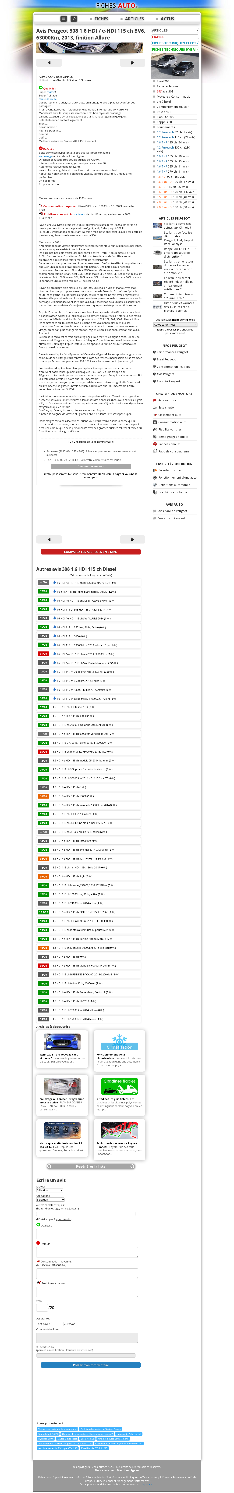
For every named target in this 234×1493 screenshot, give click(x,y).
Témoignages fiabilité (173, 437)
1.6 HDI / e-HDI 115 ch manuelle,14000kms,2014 (81, 805)
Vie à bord (164, 101)
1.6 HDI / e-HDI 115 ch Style (69, 876)
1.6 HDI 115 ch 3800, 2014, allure (72, 814)
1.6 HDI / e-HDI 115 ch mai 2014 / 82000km (82, 654)
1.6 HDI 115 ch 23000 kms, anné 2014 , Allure (79, 725)
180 (175, 207)
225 (172, 166)
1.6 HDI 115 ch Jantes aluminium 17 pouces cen (80, 930)
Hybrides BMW (45, 1438)
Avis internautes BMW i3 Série (113, 1438)
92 (171, 176)
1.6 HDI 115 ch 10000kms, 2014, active (75, 894)
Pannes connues (169, 444)
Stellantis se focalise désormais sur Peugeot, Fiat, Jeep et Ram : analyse (178, 238)
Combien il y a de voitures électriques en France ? (87, 1434)
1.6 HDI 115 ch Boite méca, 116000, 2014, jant (83, 698)
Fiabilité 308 (165, 117)
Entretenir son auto (171, 470)
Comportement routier (173, 107)
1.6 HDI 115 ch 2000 (68, 636)
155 (172, 156)
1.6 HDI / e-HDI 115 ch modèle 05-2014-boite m (80, 760)
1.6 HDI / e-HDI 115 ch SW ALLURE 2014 (80, 618)
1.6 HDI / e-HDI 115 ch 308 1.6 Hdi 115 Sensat (79, 858)
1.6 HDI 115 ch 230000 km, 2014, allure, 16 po (83, 645)
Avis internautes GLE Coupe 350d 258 (57, 1448)
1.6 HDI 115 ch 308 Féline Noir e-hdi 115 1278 (79, 823)
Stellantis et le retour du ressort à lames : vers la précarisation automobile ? (178, 267)
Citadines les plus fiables (112, 1099)
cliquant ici (147, 1484)
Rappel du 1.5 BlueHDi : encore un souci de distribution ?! (180, 252)
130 (175, 197)
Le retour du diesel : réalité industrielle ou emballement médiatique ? (179, 283)
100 (175, 182)
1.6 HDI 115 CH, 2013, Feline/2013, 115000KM (80, 742)
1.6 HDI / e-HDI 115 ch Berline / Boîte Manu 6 (79, 939)
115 (172, 187)
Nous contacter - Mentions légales (117, 1470)
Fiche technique (167, 86)
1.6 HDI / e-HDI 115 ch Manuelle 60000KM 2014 (81, 965)
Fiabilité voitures (170, 429)
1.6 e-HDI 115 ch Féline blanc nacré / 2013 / (82, 592)
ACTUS (167, 19)
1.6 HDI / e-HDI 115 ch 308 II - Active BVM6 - (82, 600)
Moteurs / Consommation (174, 96)
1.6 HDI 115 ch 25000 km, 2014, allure (75, 1010)
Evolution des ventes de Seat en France (101, 1429)
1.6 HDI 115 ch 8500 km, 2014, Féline (78, 681)
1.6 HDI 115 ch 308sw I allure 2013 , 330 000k (79, 921)
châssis (51, 92)
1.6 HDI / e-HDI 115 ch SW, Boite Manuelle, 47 (84, 663)
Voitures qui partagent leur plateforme (57, 1429)
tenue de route (48, 99)
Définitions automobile (174, 485)
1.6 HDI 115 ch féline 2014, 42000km (74, 983)
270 (172, 171)
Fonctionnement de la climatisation (111, 1056)
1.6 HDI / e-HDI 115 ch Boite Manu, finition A (79, 992)
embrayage (45, 156)
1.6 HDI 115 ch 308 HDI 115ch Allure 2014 (81, 609)
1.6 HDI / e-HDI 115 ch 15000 (70, 796)
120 (176, 192)
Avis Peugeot (165, 374)
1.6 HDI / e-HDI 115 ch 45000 (70, 716)
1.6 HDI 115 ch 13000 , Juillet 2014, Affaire (81, 690)
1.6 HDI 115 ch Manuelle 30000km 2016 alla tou (81, 947)
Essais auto (166, 407)
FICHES (101, 19)
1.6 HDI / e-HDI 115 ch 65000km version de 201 (80, 734)
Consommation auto (172, 422)
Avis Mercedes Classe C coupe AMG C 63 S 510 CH (64, 1443)
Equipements (166, 127)
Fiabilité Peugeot (168, 381)
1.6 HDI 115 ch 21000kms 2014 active (74, 903)
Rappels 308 (165, 122)
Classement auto (169, 415)
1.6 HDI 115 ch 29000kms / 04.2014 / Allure (82, 672)
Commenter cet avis (91, 466)
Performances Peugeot (172, 352)
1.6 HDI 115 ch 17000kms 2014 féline (75, 1019)
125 (172, 142)
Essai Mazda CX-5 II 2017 (94, 1448)
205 (172, 161)
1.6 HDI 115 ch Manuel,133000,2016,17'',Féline (80, 885)
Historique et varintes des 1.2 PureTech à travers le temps (179, 307)
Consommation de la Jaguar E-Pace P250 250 (118, 1443)
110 (176, 137)
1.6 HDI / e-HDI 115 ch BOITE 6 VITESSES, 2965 (80, 912)
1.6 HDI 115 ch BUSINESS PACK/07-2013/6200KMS (82, 974)
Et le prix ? (164, 112)
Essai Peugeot (166, 359)
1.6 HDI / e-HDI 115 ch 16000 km (72, 840)
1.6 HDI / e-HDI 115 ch (66, 787)
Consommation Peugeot (173, 367)
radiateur (79, 214)
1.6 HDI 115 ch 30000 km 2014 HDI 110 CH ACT (80, 778)
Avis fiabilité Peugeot (172, 511)
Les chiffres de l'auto (172, 492)
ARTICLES (134, 19)
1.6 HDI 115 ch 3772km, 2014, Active (78, 627)
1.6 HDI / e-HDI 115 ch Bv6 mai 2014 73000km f (80, 849)
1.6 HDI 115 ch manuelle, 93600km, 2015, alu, (79, 751)
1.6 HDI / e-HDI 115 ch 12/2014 (71, 1001)
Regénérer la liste (91, 1166)
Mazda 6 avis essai (67, 1438)
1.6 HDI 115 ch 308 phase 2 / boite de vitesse (79, 769)
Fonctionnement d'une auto (177, 477)
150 (175, 202)
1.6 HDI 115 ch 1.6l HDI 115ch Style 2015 (76, 867)
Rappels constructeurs (174, 451)
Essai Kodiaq (87, 1438)
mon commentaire (91, 1365)
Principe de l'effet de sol (129, 1434)
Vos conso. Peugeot (171, 518)
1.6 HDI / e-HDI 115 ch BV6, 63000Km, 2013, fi (83, 583)
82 (174, 132)
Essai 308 (163, 81)
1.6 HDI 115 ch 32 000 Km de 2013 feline (76, 832)
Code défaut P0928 (48, 1434)
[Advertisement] (90, 510)
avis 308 (165, 91)
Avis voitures (167, 400)
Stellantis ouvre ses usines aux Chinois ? (177, 225)
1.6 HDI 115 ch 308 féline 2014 (70, 707)
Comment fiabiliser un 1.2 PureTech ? (179, 296)
